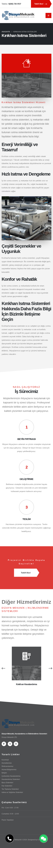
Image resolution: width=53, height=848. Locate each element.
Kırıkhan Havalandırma (26, 684)
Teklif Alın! (39, 4)
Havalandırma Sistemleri (11, 779)
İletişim (4, 773)
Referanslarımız (7, 766)
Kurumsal (5, 760)
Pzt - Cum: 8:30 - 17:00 (10, 808)
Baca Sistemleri (7, 782)
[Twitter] (10, 744)
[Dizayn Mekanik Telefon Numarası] (9, 838)
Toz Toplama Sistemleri (10, 789)
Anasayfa (6, 32)
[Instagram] (16, 744)
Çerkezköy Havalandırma (11, 776)
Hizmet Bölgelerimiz (9, 769)
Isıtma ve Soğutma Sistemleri (12, 792)
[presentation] (3, 668)
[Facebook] (4, 744)
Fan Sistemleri (7, 786)
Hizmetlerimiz (7, 763)
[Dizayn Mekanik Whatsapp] (43, 838)
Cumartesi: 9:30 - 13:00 (10, 814)
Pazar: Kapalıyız (8, 820)
